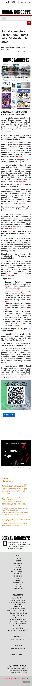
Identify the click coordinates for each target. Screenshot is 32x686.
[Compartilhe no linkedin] (28, 52)
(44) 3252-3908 (17, 666)
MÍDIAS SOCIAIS (16, 655)
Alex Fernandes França (17, 600)
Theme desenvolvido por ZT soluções (15, 678)
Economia (18, 569)
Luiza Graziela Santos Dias (18, 621)
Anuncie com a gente (18, 639)
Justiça (18, 567)
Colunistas (18, 595)
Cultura (17, 584)
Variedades (17, 563)
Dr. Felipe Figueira (18, 606)
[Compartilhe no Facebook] (30, 52)
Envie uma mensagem (17, 648)
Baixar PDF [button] (8, 415)
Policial (18, 578)
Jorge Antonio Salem (18, 615)
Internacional (17, 589)
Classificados (17, 582)
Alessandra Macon (18, 598)
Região (17, 565)
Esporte (18, 561)
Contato (18, 645)
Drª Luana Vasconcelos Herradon (18, 611)
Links (17, 556)
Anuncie (17, 636)
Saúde (17, 580)
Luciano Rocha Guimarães (17, 619)
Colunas (17, 574)
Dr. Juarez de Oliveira (18, 609)
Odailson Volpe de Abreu (17, 624)
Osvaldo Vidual (18, 626)
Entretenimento (17, 572)
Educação (18, 576)
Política (18, 559)
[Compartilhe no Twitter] (29, 52)
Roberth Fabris (18, 628)
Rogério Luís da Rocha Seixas (18, 630)
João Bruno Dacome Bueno (18, 613)
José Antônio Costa (17, 617)
